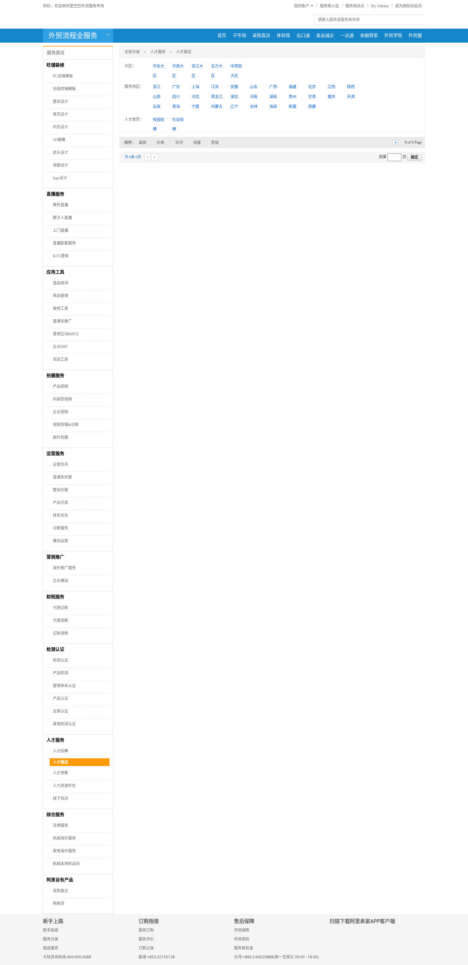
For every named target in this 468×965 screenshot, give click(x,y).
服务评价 (146, 939)
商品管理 (60, 296)
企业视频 (60, 412)
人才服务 (55, 740)
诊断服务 (60, 528)
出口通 (303, 35)
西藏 (312, 106)
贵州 (292, 97)
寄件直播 (60, 205)
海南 (273, 106)
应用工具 (55, 272)
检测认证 (55, 649)
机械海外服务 (64, 838)
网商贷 (58, 903)
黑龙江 (217, 97)
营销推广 (55, 557)
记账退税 (60, 633)
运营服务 (55, 453)
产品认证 (60, 698)
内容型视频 (62, 399)
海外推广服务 (64, 568)
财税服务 (55, 596)
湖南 (273, 97)
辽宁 (234, 106)
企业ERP (60, 346)
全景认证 (60, 711)
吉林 (254, 106)
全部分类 (132, 52)
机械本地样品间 (66, 864)
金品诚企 (325, 35)
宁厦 (195, 106)
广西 (273, 87)
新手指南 (50, 930)
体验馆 (283, 35)
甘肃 (312, 97)
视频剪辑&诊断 (66, 424)
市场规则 (241, 939)
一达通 (347, 35)
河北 (195, 97)
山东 (254, 87)
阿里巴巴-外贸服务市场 (95, 19)
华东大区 (158, 67)
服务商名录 (243, 948)
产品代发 (60, 502)
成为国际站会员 (408, 6)
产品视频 (60, 386)
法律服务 (60, 825)
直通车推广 (62, 321)
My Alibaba (380, 6)
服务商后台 (355, 6)
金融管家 (369, 35)
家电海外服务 (64, 851)
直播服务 (55, 194)
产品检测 (60, 673)
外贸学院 (393, 35)
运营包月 (60, 464)
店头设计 (60, 152)
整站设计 (60, 101)
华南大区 (178, 67)
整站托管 (60, 490)
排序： (130, 142)
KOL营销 (60, 256)
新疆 (292, 106)
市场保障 (241, 930)
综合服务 (55, 814)
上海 (195, 87)
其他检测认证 (64, 724)
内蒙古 (217, 106)
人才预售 (60, 773)
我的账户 (301, 6)
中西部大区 (236, 67)
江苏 (215, 87)
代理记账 (60, 608)
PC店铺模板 (63, 76)
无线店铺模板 (64, 89)
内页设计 (60, 127)
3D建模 (59, 140)
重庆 (331, 97)
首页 (221, 35)
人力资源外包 (64, 786)
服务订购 (146, 930)
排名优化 (60, 515)
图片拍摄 (60, 437)
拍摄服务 (55, 375)
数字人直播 (62, 218)
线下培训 (60, 798)
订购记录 (146, 948)
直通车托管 (62, 477)
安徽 (234, 87)
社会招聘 (178, 120)
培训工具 (60, 359)
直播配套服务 (64, 243)
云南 (156, 106)
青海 (176, 106)
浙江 (156, 87)
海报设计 (60, 165)
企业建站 (60, 580)
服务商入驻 (329, 6)
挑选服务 (50, 948)
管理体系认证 (64, 686)
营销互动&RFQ (66, 334)
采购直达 (261, 35)
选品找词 (60, 283)
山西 (156, 97)
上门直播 (60, 230)
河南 (254, 97)
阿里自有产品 (59, 879)
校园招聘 (158, 120)
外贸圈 (415, 35)
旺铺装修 (55, 65)
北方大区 (217, 67)
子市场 (239, 35)
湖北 (234, 97)
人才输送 (61, 762)
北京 (312, 87)
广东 (176, 87)
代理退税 (60, 620)
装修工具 (60, 308)
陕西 (351, 87)
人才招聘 (60, 751)
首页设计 (60, 114)
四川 (176, 97)
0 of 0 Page (413, 142)
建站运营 (60, 541)
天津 (351, 97)
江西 (331, 87)
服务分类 (50, 939)
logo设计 (60, 178)
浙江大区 (197, 67)
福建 (292, 87)
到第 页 (393, 157)
